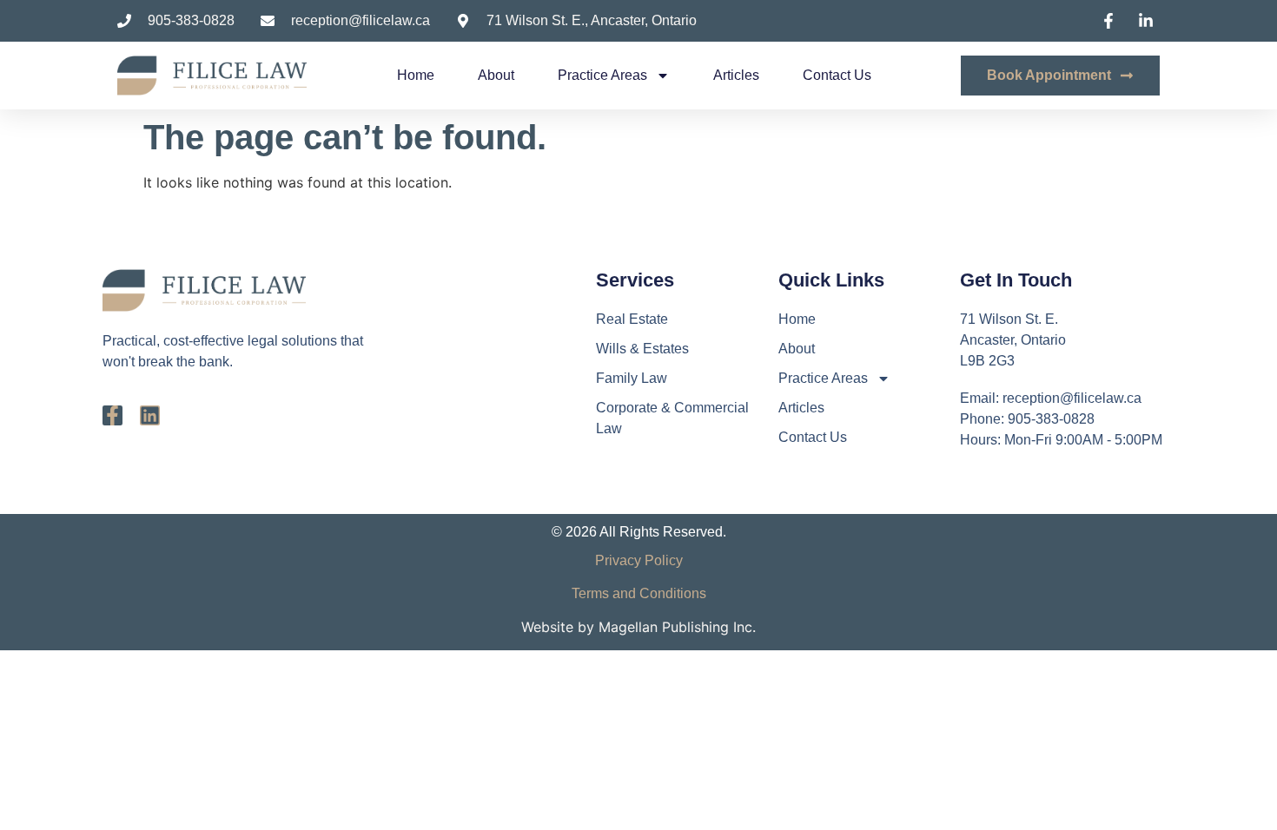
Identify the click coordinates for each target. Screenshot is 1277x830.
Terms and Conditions (639, 593)
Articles (736, 75)
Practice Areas (602, 75)
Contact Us (837, 75)
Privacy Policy (639, 560)
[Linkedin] (150, 415)
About (496, 75)
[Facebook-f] (112, 415)
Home (415, 75)
